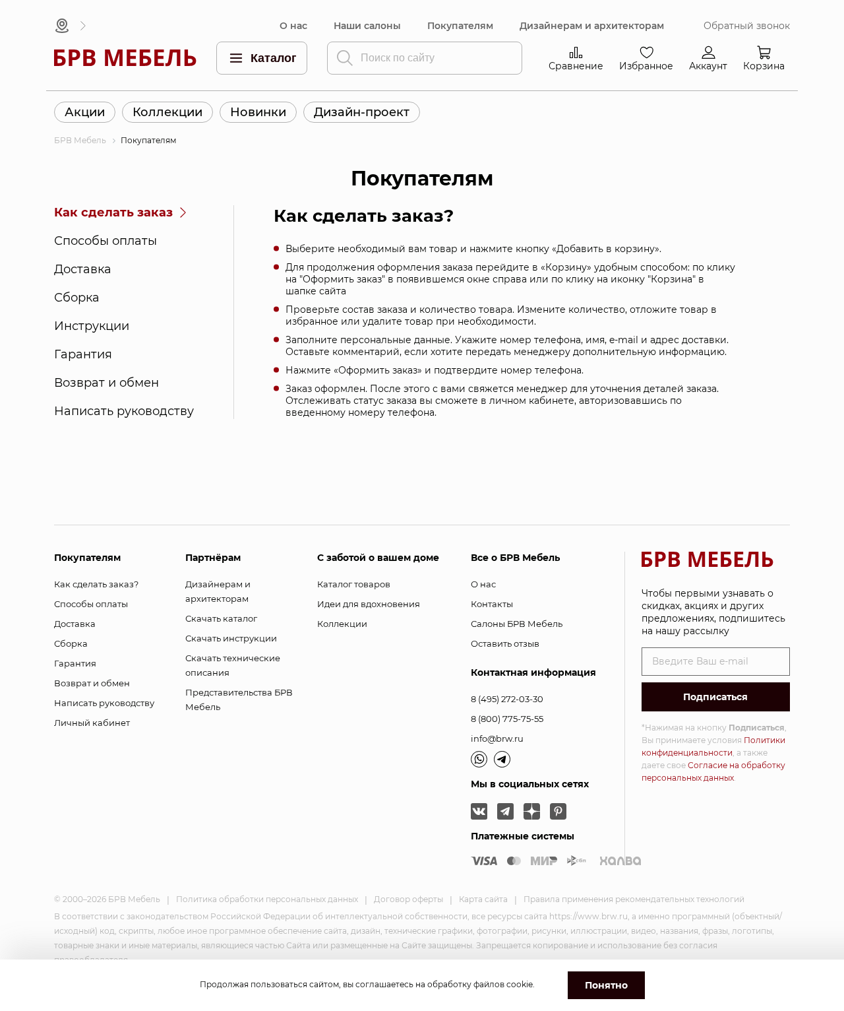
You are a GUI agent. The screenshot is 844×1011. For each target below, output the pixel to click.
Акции (85, 112)
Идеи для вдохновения (368, 604)
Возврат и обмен (106, 382)
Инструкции (91, 326)
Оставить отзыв (505, 643)
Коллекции (167, 112)
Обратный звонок (747, 26)
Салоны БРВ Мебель (516, 623)
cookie (519, 984)
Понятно (606, 985)
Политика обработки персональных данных (267, 899)
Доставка (82, 269)
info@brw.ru (497, 738)
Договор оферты (408, 899)
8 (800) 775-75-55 (507, 718)
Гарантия (83, 354)
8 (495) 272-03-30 (507, 699)
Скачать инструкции (231, 638)
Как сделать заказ (113, 212)
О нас (293, 26)
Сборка (77, 297)
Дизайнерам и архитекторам (592, 26)
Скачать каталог (221, 618)
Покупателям (460, 26)
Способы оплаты (105, 241)
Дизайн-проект (361, 112)
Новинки (258, 112)
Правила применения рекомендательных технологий (634, 899)
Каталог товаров (353, 584)
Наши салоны (367, 26)
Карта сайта (483, 899)
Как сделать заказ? (96, 584)
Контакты (492, 604)
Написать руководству (124, 411)
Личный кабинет (92, 722)
